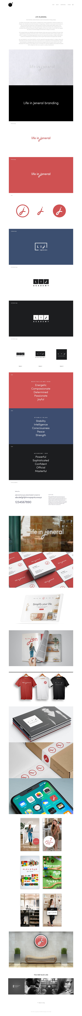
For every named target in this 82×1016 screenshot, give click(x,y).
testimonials (63, 4)
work (53, 4)
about (57, 4)
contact (69, 4)
